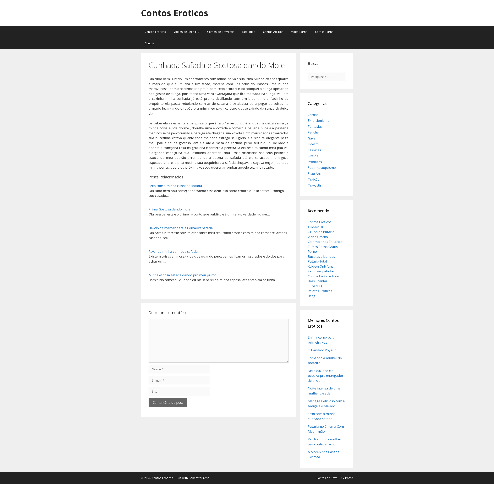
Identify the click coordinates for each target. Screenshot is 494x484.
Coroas (313, 114)
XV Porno (347, 478)
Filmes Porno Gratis (323, 246)
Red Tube (248, 32)
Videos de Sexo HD (187, 32)
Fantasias (315, 126)
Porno (312, 251)
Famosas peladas (321, 271)
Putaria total (317, 261)
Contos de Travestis (220, 32)
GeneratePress (199, 478)
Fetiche (313, 132)
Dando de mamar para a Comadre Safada (181, 228)
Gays (311, 138)
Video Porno (299, 32)
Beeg (311, 296)
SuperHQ (315, 286)
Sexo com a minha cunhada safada (175, 185)
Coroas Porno (324, 32)
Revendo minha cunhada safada (173, 251)
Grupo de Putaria (321, 232)
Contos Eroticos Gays (324, 276)
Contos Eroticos (174, 13)
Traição (314, 179)
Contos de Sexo (327, 478)
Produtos (315, 162)
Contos (149, 43)
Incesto (313, 144)
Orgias (313, 156)
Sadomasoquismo (322, 167)
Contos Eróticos (155, 32)
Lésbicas (314, 150)
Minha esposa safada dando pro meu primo (182, 275)
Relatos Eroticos (320, 291)
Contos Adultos (273, 32)
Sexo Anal (315, 173)
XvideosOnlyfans (320, 266)
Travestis (315, 185)
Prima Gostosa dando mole (169, 209)
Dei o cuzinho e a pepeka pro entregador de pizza (325, 375)
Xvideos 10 (316, 227)
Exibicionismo (318, 120)
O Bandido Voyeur (322, 350)
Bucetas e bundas (321, 256)
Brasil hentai (317, 281)
